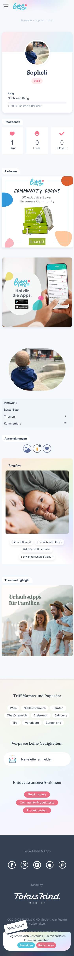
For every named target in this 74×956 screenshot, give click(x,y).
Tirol (15, 722)
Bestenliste (11, 409)
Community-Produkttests (37, 802)
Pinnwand (10, 402)
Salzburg (61, 715)
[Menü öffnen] (6, 6)
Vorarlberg (32, 722)
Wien (13, 708)
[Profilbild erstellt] (27, 451)
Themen (35, 416)
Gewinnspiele (37, 794)
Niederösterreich (35, 708)
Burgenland (53, 722)
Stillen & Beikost (21, 542)
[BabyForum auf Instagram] (37, 865)
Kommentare (35, 423)
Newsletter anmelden (36, 759)
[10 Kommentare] (47, 451)
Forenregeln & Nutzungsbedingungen (36, 931)
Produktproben (37, 810)
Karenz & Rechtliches (49, 542)
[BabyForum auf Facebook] (12, 865)
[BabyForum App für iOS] (50, 865)
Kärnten (58, 708)
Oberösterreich (17, 715)
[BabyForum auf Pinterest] (24, 865)
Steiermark (41, 715)
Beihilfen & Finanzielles (37, 549)
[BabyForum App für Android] (62, 865)
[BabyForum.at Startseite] (20, 7)
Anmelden (26, 945)
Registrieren (46, 945)
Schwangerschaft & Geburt (37, 556)
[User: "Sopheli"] (37, 53)
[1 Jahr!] (37, 451)
